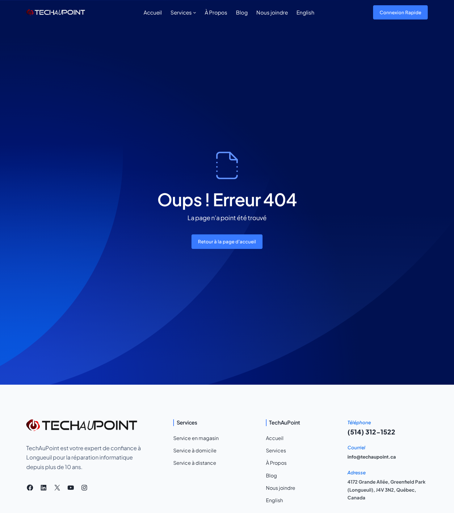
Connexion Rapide (400, 12)
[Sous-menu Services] (194, 12)
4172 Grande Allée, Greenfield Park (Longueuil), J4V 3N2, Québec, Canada (386, 489)
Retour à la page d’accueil (227, 241)
